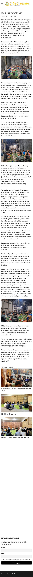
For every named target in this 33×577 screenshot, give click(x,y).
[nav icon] (2, 4)
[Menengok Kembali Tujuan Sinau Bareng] (16, 426)
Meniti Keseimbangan (8, 414)
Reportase (13, 16)
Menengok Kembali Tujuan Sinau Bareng (15, 437)
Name (3, 547)
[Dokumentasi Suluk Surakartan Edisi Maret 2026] (16, 378)
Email (2, 553)
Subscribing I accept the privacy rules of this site (16, 559)
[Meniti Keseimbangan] (16, 403)
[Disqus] (16, 462)
